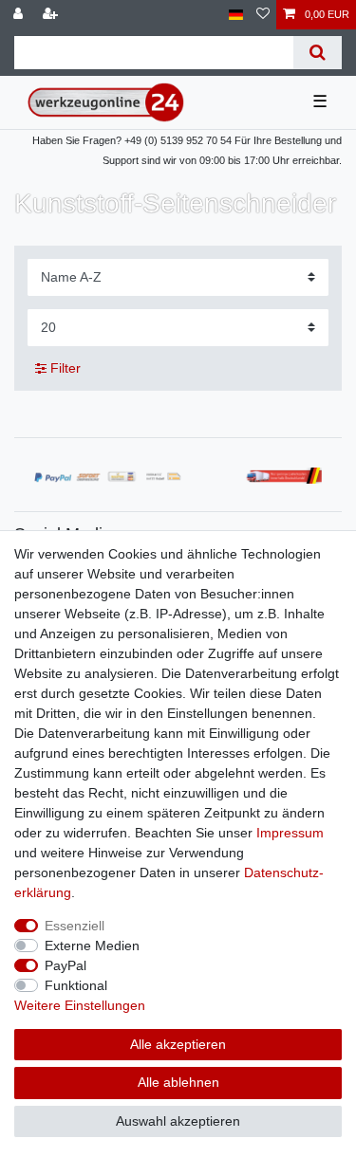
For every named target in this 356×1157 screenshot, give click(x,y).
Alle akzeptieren (178, 1044)
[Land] (236, 14)
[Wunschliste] (263, 14)
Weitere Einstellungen (79, 1005)
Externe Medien (92, 945)
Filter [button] (65, 368)
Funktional (76, 985)
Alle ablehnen (178, 1082)
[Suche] (317, 52)
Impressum (290, 832)
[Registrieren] (52, 14)
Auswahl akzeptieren (178, 1121)
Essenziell (74, 925)
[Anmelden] (20, 14)
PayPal (65, 965)
